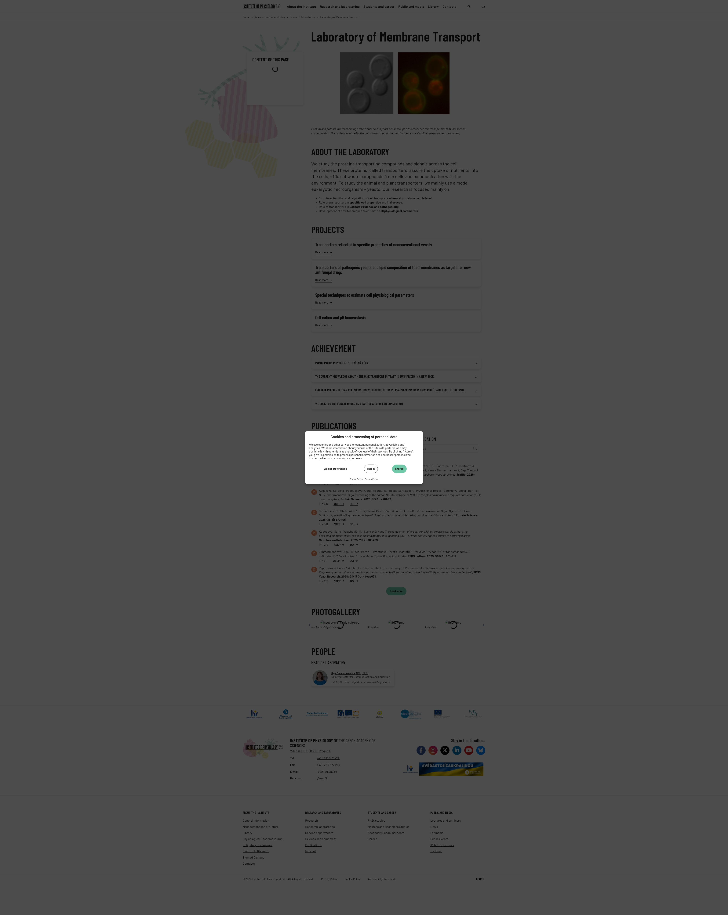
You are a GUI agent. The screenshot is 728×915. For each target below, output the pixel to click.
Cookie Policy (356, 478)
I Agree (399, 468)
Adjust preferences (335, 468)
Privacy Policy (371, 478)
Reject (371, 468)
